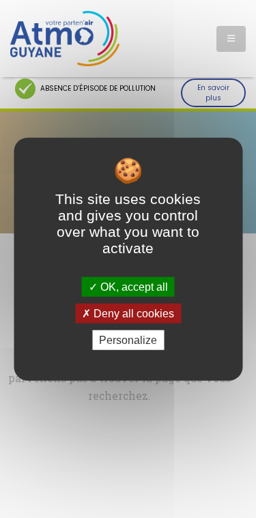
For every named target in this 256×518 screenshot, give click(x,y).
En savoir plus (213, 93)
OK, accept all (133, 286)
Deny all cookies (132, 313)
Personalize (128, 340)
